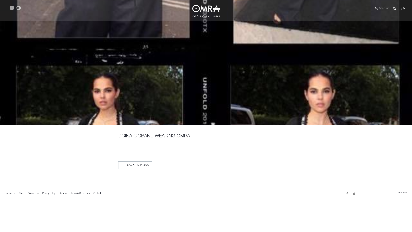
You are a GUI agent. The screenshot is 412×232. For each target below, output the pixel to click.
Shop (21, 193)
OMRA (404, 193)
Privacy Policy (48, 193)
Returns (63, 193)
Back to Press (137, 165)
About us (10, 193)
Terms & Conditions (80, 193)
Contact (216, 16)
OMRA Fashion (201, 16)
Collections (33, 193)
